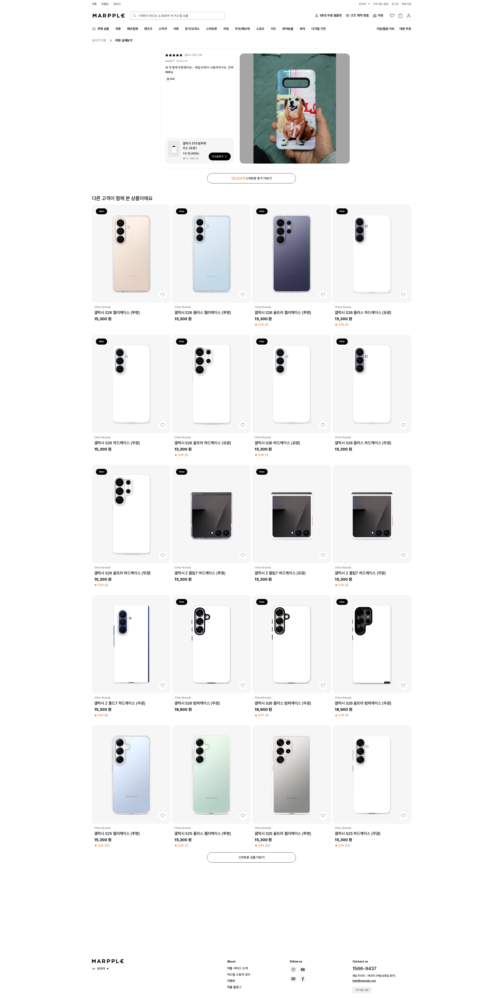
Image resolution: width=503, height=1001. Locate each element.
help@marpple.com (364, 980)
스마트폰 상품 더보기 (252, 857)
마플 (94, 4)
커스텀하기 (218, 156)
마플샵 (104, 4)
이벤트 (231, 981)
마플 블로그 (234, 987)
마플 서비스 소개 (237, 968)
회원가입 (406, 4)
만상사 (116, 4)
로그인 (395, 4)
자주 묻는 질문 (362, 990)
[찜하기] (163, 295)
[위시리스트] (392, 15)
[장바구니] (400, 15)
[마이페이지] (408, 15)
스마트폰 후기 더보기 (251, 178)
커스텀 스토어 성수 (239, 974)
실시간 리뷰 (99, 40)
